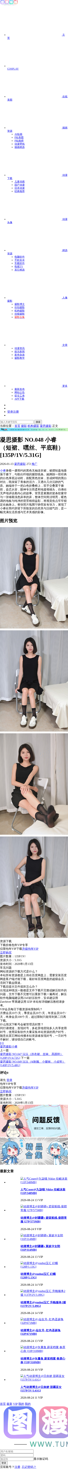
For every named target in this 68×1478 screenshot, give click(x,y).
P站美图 (19, 137)
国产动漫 (20, 184)
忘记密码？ (29, 1466)
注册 (17, 1466)
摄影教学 (20, 358)
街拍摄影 (20, 307)
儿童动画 (20, 181)
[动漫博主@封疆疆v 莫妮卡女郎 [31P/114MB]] (44, 1239)
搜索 (38, 422)
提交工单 (20, 395)
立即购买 (6, 952)
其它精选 (20, 269)
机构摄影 (20, 310)
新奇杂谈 (20, 354)
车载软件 (20, 263)
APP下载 (19, 399)
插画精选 (20, 147)
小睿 (3, 470)
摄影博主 (20, 304)
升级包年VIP (30, 948)
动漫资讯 (20, 348)
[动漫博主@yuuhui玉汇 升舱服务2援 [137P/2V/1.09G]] (44, 1294)
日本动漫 (20, 188)
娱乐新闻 (20, 351)
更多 (64, 386)
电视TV (19, 266)
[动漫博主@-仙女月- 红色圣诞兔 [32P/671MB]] (44, 1322)
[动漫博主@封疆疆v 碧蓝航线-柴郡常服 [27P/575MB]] (44, 1210)
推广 (34, 463)
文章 (64, 345)
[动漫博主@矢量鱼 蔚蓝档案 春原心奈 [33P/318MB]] (44, 1351)
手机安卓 (20, 260)
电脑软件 (20, 256)
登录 (9, 1080)
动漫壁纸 (20, 144)
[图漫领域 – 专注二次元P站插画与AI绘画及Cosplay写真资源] (9, 4)
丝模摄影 (20, 314)
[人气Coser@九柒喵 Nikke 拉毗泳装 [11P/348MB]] (44, 1182)
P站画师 (19, 140)
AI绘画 (18, 134)
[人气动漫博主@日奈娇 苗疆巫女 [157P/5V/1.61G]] (44, 1379)
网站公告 (20, 392)
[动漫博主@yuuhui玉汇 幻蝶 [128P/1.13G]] (44, 1266)
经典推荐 (20, 191)
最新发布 (20, 389)
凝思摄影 (20, 463)
